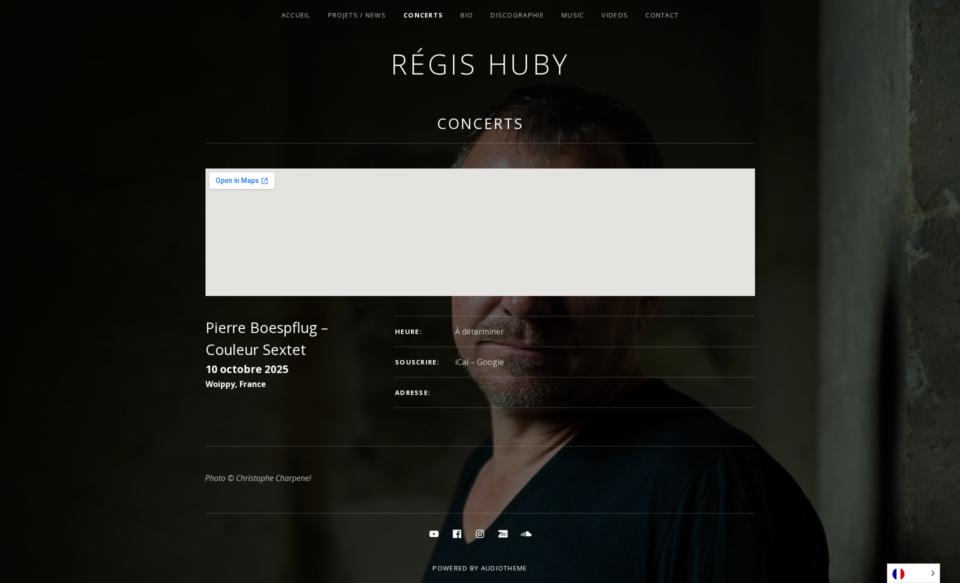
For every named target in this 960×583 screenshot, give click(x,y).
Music (573, 15)
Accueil (296, 15)
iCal (461, 362)
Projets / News (357, 15)
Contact (662, 15)
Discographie (517, 15)
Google (490, 362)
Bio (466, 15)
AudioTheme (504, 568)
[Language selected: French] (913, 573)
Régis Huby (480, 63)
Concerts (423, 15)
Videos (615, 15)
